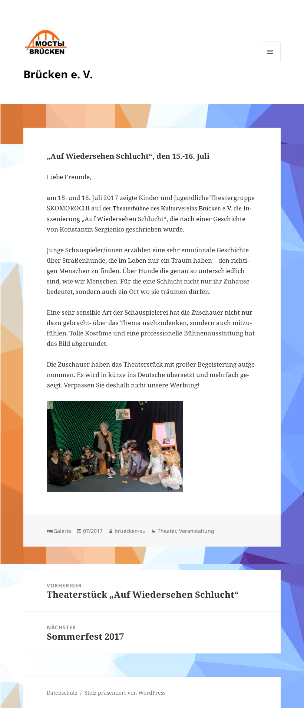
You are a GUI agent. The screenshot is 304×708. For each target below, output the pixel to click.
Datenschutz (62, 692)
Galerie (62, 530)
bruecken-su (130, 530)
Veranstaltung (196, 530)
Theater (167, 530)
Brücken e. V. (58, 74)
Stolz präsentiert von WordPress (125, 692)
